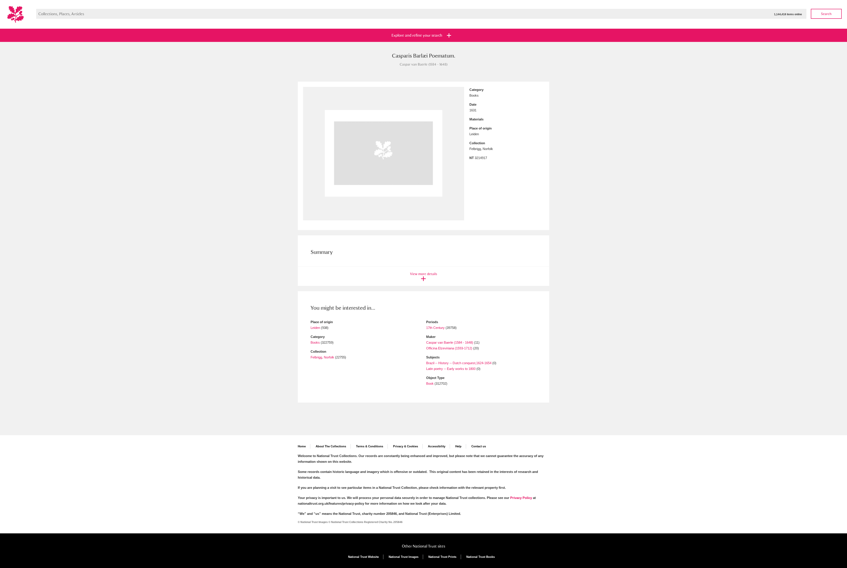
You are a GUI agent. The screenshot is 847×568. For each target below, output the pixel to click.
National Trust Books (480, 557)
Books (315, 342)
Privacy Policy (521, 498)
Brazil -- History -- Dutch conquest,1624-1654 (458, 363)
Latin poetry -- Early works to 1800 (451, 369)
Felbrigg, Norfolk (322, 357)
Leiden (315, 328)
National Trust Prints (442, 557)
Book (430, 383)
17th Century (435, 328)
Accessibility (436, 446)
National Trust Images (403, 557)
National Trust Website (363, 557)
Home (302, 446)
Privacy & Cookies (405, 446)
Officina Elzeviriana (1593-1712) (449, 348)
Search (826, 14)
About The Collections (331, 446)
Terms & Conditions (369, 446)
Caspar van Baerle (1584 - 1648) (449, 342)
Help (458, 446)
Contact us (478, 446)
